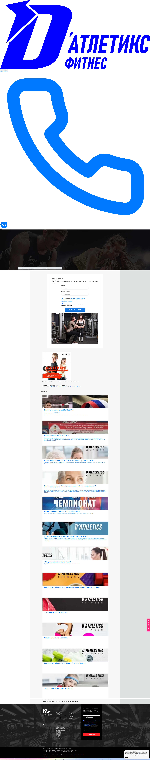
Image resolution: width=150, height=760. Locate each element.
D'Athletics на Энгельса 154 (61, 715)
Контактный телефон (65, 291)
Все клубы (58, 712)
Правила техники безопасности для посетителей (59, 735)
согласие (139, 753)
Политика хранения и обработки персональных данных (60, 728)
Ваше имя (63, 285)
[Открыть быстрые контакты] (1, 228)
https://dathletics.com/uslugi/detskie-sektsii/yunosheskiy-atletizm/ (65, 386)
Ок (126, 757)
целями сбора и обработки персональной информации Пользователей (90, 724)
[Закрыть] (21, 1)
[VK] (4, 224)
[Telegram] (0, 224)
